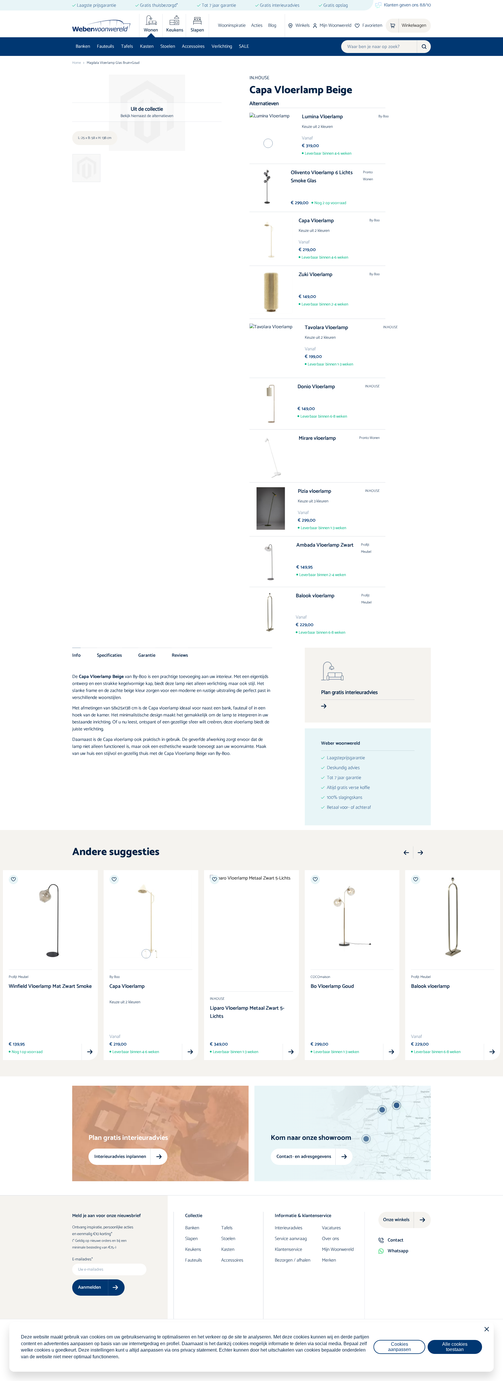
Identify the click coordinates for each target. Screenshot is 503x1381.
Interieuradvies (288, 1228)
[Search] (424, 46)
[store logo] (101, 25)
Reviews (180, 655)
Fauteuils (105, 46)
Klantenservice (288, 1249)
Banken (83, 46)
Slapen (191, 1239)
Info (76, 655)
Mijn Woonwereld (338, 1249)
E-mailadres (81, 1259)
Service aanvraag (291, 1239)
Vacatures (331, 1228)
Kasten (146, 46)
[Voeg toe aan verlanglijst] (13, 879)
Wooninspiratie (232, 25)
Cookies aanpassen (399, 1347)
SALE (244, 46)
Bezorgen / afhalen (292, 1260)
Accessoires (193, 46)
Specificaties (109, 655)
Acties (257, 25)
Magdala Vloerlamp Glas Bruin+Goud (113, 63)
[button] (406, 852)
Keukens (193, 1249)
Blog (272, 25)
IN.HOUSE (259, 78)
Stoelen (167, 46)
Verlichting (222, 46)
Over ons (330, 1239)
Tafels (127, 46)
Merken (329, 1260)
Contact (395, 1240)
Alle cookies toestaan (454, 1347)
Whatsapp (398, 1251)
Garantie (146, 655)
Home (76, 63)
